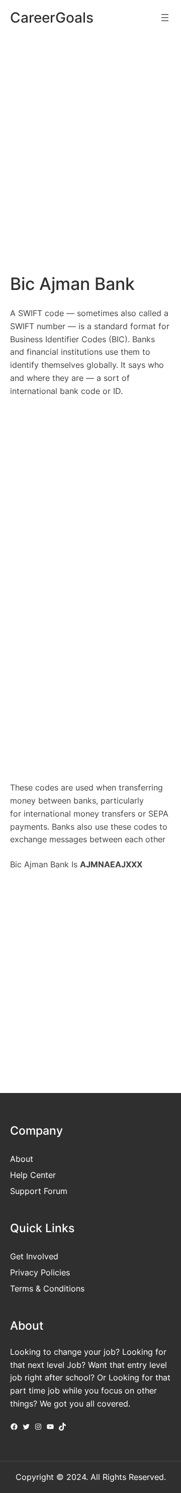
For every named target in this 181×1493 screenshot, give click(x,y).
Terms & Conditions (47, 1288)
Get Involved (34, 1256)
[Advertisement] (90, 138)
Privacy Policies (40, 1272)
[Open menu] (165, 18)
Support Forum (38, 1191)
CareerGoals (52, 17)
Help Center (33, 1175)
